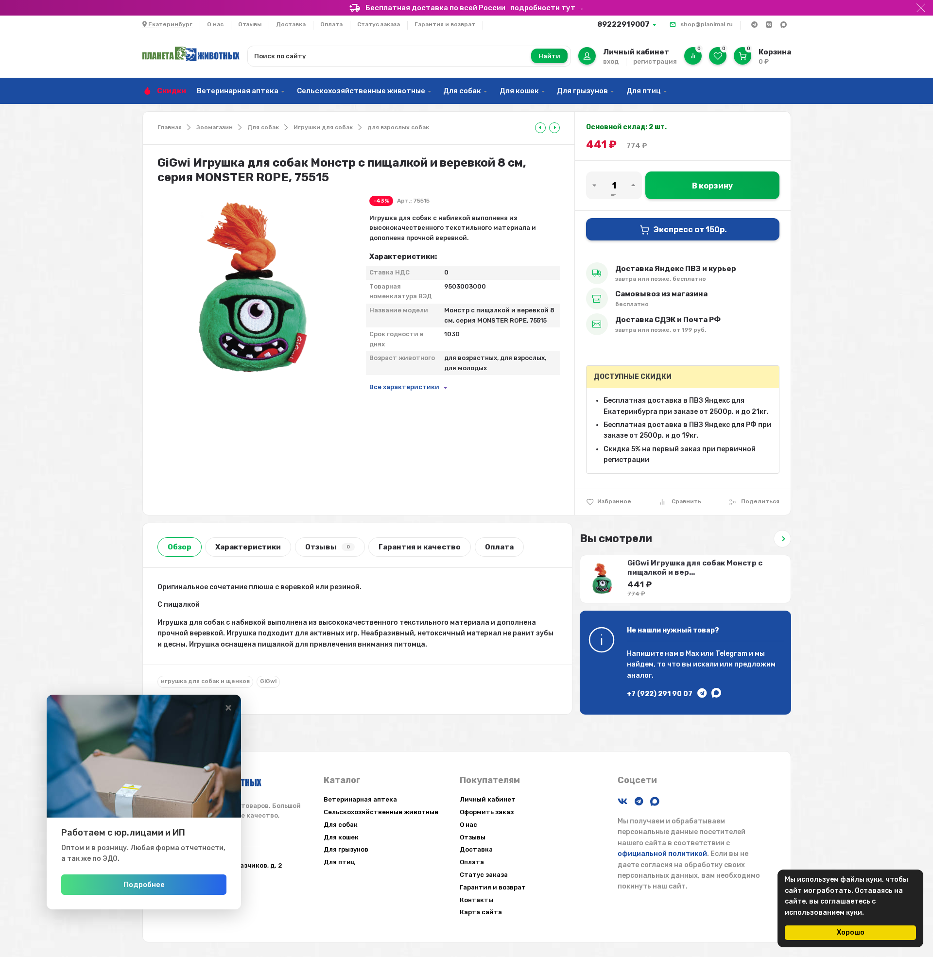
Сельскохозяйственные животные (361, 90)
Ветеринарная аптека (237, 90)
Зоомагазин (214, 127)
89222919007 (623, 24)
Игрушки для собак (323, 127)
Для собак (462, 90)
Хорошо (850, 932)
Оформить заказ (487, 812)
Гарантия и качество (420, 547)
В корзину (712, 185)
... (492, 24)
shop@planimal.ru (706, 24)
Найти (549, 56)
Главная (169, 127)
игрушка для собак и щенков (205, 681)
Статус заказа (378, 24)
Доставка (291, 24)
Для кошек (519, 90)
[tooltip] (540, 127)
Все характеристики (404, 387)
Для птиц (643, 90)
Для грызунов (582, 90)
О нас (215, 24)
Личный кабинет (488, 799)
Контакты (476, 900)
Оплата (331, 24)
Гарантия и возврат (445, 24)
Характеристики (248, 547)
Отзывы (249, 24)
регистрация (655, 61)
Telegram (731, 653)
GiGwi (268, 681)
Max (692, 653)
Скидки (171, 90)
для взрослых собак (398, 127)
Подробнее (144, 884)
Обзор (179, 547)
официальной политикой (662, 854)
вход (611, 61)
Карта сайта (481, 912)
